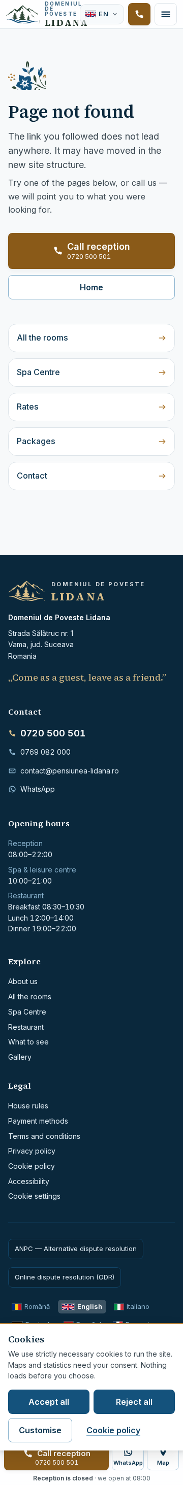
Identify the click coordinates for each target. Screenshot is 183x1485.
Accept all (48, 1402)
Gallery (20, 1057)
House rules (28, 1105)
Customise (40, 1430)
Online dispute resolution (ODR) (64, 1277)
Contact (32, 475)
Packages (36, 441)
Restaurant (26, 1027)
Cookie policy (31, 1166)
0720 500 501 (52, 733)
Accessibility (28, 1181)
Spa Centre (38, 372)
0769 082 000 (45, 752)
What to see (28, 1041)
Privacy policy (31, 1150)
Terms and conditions (44, 1136)
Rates (28, 406)
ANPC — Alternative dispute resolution (76, 1248)
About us (23, 981)
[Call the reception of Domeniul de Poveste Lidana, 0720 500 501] (139, 14)
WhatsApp (37, 789)
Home (91, 287)
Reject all (134, 1402)
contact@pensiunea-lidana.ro (69, 770)
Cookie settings (34, 1196)
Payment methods (38, 1121)
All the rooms (42, 337)
